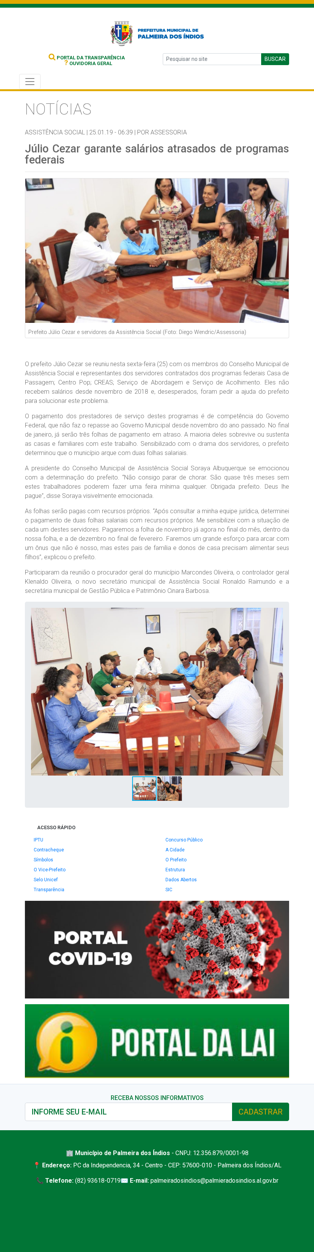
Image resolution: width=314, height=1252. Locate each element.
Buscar (275, 59)
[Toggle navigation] (30, 81)
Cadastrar (261, 1111)
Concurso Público (184, 840)
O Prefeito (175, 859)
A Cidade (175, 850)
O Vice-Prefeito (49, 869)
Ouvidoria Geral (88, 63)
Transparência (49, 889)
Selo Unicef (46, 879)
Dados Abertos (181, 879)
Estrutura (175, 869)
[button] (276, 615)
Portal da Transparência (90, 58)
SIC (168, 889)
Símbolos (43, 859)
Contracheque (49, 850)
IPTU (38, 840)
